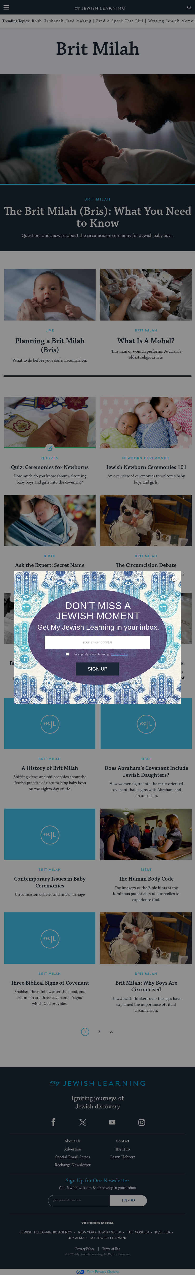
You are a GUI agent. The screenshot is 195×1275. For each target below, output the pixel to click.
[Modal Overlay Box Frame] (97, 637)
